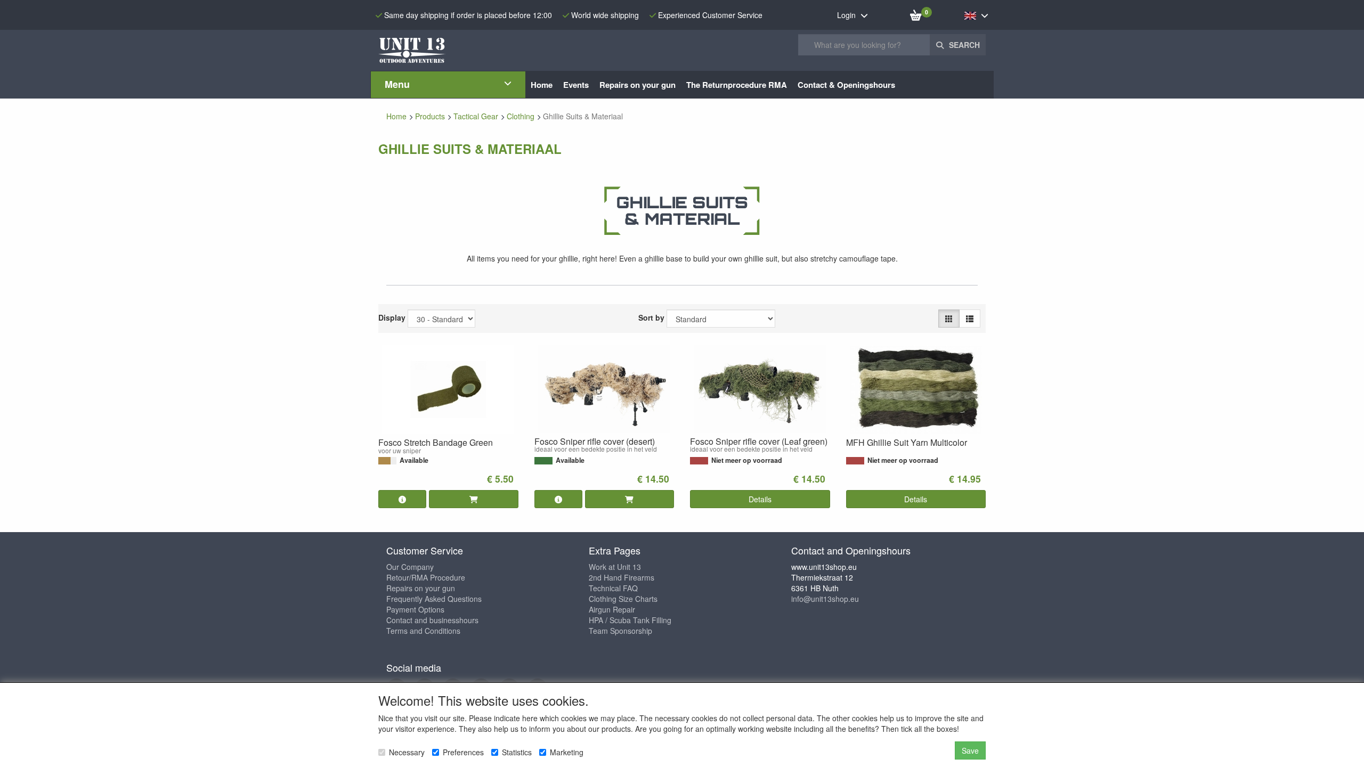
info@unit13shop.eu (825, 598)
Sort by (651, 317)
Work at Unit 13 (615, 566)
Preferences (463, 752)
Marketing (566, 752)
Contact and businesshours (432, 620)
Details (760, 499)
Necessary (407, 752)
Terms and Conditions (423, 630)
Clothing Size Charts (623, 598)
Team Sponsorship (620, 630)
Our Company (410, 566)
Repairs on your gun (420, 588)
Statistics (517, 752)
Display (391, 317)
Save (970, 750)
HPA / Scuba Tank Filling (630, 620)
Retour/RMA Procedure (425, 577)
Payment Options (415, 609)
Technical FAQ (613, 588)
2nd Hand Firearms (621, 577)
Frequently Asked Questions (434, 598)
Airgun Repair (612, 609)
